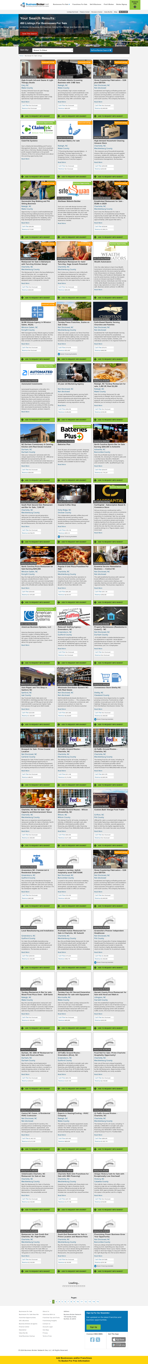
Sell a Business (95, 4)
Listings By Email (72, 12)
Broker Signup (121, 4)
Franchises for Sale (79, 4)
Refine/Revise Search (100, 50)
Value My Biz (108, 12)
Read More (25, 102)
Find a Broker (109, 4)
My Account (123, 12)
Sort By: (24, 50)
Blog (115, 12)
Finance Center (85, 12)
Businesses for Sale (60, 4)
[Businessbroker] (34, 4)
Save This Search (29, 33)
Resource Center (96, 12)
